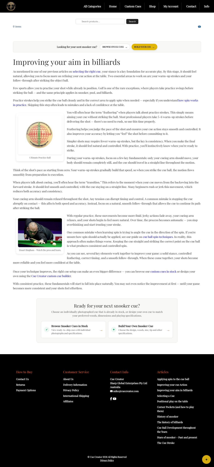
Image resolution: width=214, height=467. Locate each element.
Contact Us (22, 379)
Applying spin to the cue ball (173, 379)
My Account (171, 6)
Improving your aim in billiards (175, 390)
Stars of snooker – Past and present (177, 437)
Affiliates (68, 401)
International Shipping (76, 395)
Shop (152, 6)
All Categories (92, 6)
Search (132, 21)
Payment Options (26, 390)
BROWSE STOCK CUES (115, 46)
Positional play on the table (172, 401)
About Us (68, 379)
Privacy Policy (71, 390)
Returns (20, 384)
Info (206, 6)
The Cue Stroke (166, 442)
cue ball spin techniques (158, 237)
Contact (191, 6)
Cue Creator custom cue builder (51, 276)
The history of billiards (170, 422)
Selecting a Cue (166, 395)
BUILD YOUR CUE (144, 46)
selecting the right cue (87, 71)
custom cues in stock (163, 271)
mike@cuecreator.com (126, 391)
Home (113, 6)
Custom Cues (133, 6)
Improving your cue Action (172, 384)
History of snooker (167, 416)
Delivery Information (75, 384)
